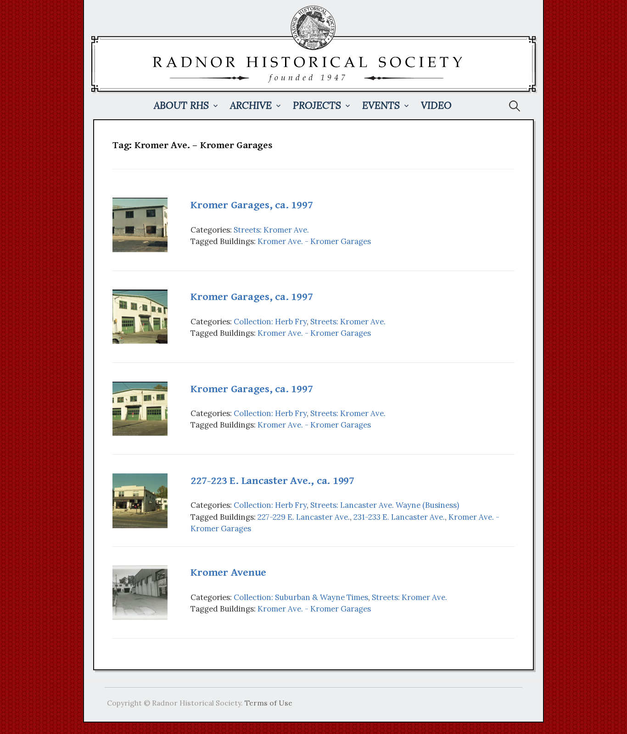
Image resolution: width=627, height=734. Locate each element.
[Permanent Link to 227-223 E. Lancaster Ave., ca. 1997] (140, 500)
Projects (317, 105)
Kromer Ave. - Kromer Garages (314, 241)
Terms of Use (268, 702)
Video (436, 105)
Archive (251, 105)
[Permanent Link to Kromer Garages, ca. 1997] (140, 224)
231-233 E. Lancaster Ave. (399, 517)
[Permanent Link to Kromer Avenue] (140, 592)
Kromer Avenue (228, 572)
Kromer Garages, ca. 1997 (251, 205)
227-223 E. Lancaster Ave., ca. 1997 (272, 480)
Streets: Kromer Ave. (271, 230)
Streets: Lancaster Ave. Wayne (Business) (384, 505)
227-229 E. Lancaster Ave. (304, 517)
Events (381, 105)
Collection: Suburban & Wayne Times (301, 597)
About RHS (181, 105)
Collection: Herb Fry (270, 322)
